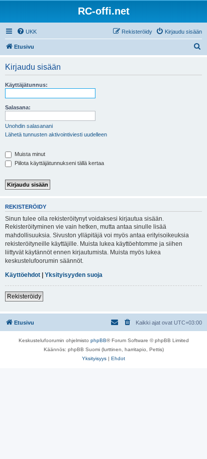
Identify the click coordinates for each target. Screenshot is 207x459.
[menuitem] (27, 32)
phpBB (98, 340)
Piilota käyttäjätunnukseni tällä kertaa (58, 163)
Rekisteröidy (24, 296)
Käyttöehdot (22, 274)
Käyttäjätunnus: (26, 85)
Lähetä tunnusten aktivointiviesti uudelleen (56, 134)
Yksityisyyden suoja (73, 274)
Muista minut (29, 154)
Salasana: (18, 107)
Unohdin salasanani (29, 126)
